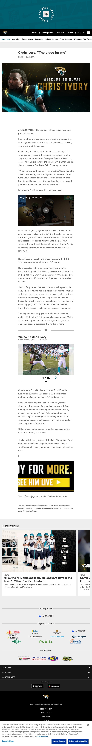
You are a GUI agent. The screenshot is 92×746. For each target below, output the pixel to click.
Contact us (46, 717)
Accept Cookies (59, 741)
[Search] (84, 32)
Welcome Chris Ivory (32, 336)
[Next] (55, 377)
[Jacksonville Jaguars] (46, 697)
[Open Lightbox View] (46, 365)
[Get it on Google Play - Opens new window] (54, 687)
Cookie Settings (8, 741)
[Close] (88, 725)
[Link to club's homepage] (5, 31)
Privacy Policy (46, 709)
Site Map (46, 720)
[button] (46, 210)
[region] (46, 733)
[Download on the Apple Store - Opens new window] (37, 686)
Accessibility (46, 713)
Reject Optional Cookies (78, 741)
